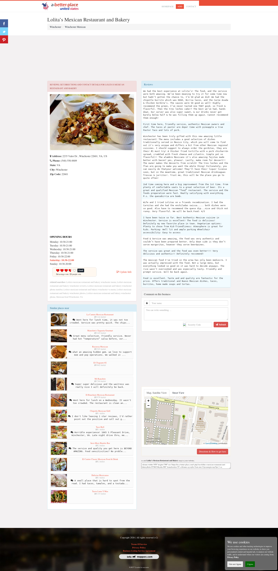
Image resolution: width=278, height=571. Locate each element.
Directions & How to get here (212, 451)
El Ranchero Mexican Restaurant (100, 394)
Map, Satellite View (157, 392)
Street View (178, 392)
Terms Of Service (139, 544)
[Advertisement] (139, 58)
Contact (191, 6)
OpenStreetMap (211, 443)
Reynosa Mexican (100, 346)
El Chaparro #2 (100, 362)
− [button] (148, 405)
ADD (179, 6)
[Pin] (4, 39)
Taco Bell (100, 427)
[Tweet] (4, 31)
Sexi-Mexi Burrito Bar (100, 443)
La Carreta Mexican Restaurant (100, 314)
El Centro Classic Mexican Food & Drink (100, 459)
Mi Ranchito (100, 378)
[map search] (62, 6)
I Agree (250, 564)
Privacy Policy (139, 547)
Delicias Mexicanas (100, 475)
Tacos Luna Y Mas (100, 491)
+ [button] (148, 401)
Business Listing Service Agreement (139, 550)
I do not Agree (235, 564)
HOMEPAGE (168, 6)
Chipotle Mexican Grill (100, 410)
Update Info (125, 271)
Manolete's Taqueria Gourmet (100, 330)
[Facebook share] (4, 23)
